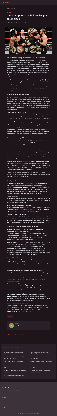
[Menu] (53, 2)
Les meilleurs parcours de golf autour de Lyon (14, 375)
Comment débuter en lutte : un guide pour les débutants (13, 362)
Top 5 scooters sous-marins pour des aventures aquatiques (40, 366)
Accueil (8, 8)
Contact (4, 407)
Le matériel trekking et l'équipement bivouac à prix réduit (41, 362)
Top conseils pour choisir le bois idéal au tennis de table (15, 366)
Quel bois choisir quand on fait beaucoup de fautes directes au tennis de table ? (15, 357)
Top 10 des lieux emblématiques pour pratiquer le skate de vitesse (14, 353)
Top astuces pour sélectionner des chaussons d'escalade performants (40, 371)
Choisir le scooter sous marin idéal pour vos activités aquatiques (39, 353)
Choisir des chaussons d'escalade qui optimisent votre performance (40, 357)
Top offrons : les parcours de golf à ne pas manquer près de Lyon (15, 371)
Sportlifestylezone (7, 388)
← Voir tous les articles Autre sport (15, 334)
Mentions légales (6, 404)
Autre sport (13, 8)
